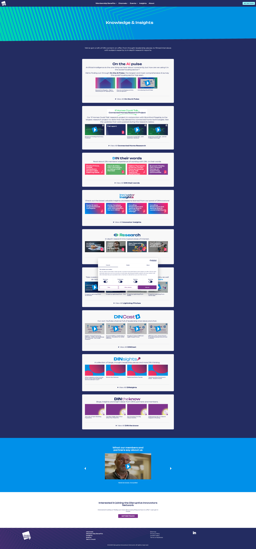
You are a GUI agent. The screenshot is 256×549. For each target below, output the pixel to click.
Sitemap (153, 532)
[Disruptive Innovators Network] (3, 3)
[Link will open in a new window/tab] (194, 532)
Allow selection (128, 287)
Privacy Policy (155, 533)
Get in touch (91, 539)
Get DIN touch (128, 516)
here (160, 279)
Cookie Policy (154, 535)
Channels (122, 3)
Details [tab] (128, 265)
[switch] (120, 282)
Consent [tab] (108, 265)
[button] (147, 82)
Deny (109, 287)
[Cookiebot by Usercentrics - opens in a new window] (151, 261)
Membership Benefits (105, 3)
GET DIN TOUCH (249, 3)
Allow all (147, 287)
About (151, 3)
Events (133, 3)
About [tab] (148, 265)
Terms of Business (156, 537)
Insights (143, 3)
